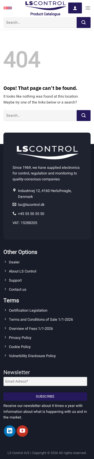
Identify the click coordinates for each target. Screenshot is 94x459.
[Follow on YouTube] (22, 431)
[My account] (75, 8)
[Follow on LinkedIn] (9, 431)
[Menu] (88, 7)
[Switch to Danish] (6, 8)
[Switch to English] (10, 8)
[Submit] (84, 22)
